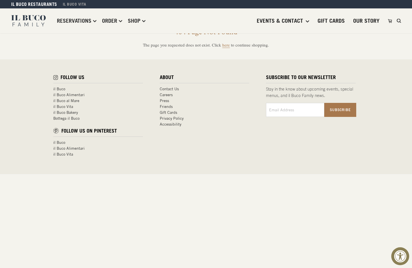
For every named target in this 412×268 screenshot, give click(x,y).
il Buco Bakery (65, 112)
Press (164, 100)
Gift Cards (168, 112)
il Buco (59, 88)
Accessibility (170, 124)
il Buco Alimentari (69, 94)
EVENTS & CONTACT (281, 21)
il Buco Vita (63, 106)
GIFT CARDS (331, 21)
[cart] (390, 21)
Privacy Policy (172, 118)
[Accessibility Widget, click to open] (400, 256)
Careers (166, 94)
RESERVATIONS (75, 20)
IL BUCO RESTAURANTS (34, 4)
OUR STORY (366, 21)
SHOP (135, 20)
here (226, 45)
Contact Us (169, 88)
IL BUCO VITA (74, 4)
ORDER (110, 20)
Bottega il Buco (66, 118)
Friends (166, 106)
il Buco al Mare (66, 100)
